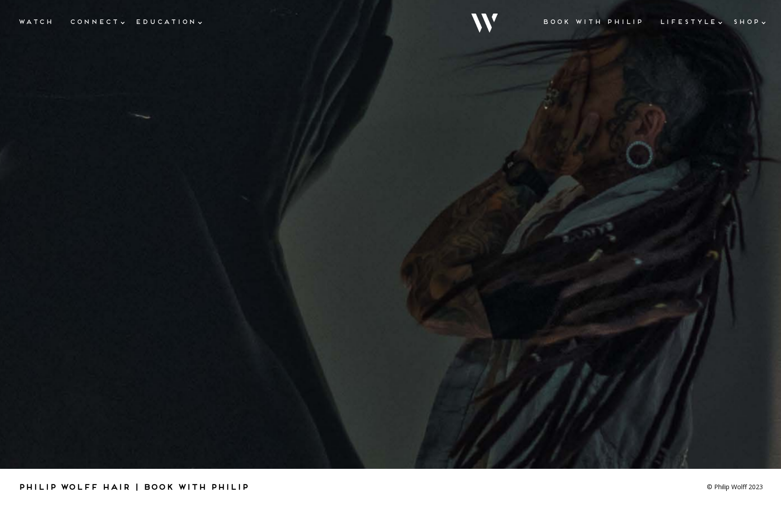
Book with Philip (592, 21)
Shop (746, 21)
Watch (35, 21)
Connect (94, 21)
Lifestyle (687, 21)
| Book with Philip (191, 486)
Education (165, 21)
